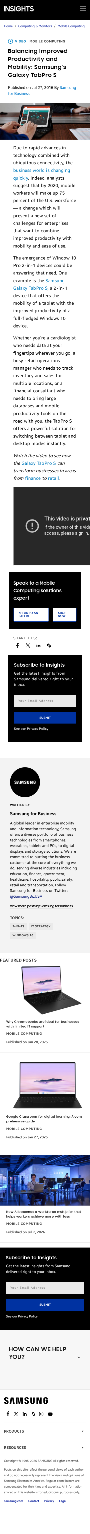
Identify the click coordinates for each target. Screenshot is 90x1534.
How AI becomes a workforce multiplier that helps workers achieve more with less (43, 1214)
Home (8, 26)
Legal (62, 1501)
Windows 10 (22, 935)
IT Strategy (40, 926)
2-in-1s (18, 926)
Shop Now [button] (62, 614)
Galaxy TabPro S (39, 463)
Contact (33, 1501)
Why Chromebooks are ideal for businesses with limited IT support (42, 1024)
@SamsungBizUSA (26, 896)
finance (33, 478)
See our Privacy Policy (31, 729)
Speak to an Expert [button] (28, 614)
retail (53, 478)
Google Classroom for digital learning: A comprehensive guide (44, 1119)
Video (20, 41)
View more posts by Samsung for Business (41, 906)
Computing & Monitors (35, 26)
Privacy (49, 1501)
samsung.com (13, 1501)
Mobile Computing (71, 26)
